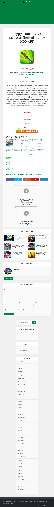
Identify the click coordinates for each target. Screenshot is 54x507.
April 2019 (20, 434)
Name (6, 303)
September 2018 (21, 456)
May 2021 (20, 365)
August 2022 (21, 361)
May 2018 (20, 470)
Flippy (15, 174)
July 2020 (20, 398)
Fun (27, 31)
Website (37, 303)
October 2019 (21, 414)
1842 (8, 174)
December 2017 (21, 486)
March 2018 (20, 476)
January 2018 (21, 483)
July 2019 (20, 424)
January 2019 (21, 443)
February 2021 (21, 375)
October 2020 (21, 388)
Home (27, 505)
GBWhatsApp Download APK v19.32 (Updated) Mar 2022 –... (20, 238)
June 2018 (20, 466)
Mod (24, 174)
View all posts (9, 278)
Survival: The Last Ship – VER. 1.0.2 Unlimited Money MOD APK (9, 148)
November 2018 (21, 450)
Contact (30, 505)
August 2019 (21, 420)
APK (12, 174)
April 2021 (20, 368)
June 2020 (20, 401)
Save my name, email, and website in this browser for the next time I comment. (25, 310)
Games (30, 31)
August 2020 (21, 394)
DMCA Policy (42, 505)
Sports (44, 244)
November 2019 (21, 411)
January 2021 (21, 378)
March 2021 (20, 371)
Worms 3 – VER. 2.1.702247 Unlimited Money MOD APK (24, 148)
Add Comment (30, 45)
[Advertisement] (27, 14)
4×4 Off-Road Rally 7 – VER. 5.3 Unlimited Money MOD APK (40, 148)
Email (21, 303)
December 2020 (21, 381)
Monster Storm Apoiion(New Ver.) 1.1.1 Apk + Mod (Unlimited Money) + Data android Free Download (32, 150)
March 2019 (20, 437)
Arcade (40, 252)
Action (37, 235)
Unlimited (34, 174)
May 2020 (20, 404)
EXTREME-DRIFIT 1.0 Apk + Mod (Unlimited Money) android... (18, 246)
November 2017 (21, 489)
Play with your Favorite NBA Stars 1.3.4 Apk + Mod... (42, 246)
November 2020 (21, 384)
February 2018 (21, 479)
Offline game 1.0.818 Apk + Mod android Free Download (42, 237)
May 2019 (20, 430)
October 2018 (21, 453)
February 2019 (21, 440)
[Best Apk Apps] (27, 1)
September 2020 (21, 391)
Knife (20, 174)
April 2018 (20, 473)
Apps (23, 31)
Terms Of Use (48, 505)
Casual (16, 252)
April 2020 (20, 407)
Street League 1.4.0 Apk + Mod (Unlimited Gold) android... (19, 254)
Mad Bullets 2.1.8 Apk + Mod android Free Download (42, 254)
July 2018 (20, 463)
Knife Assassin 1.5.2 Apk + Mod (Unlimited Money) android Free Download (17, 149)
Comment (6, 289)
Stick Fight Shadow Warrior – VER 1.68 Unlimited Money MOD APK (9, 167)
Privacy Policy (36, 505)
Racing (20, 244)
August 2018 (21, 460)
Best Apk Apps (10, 503)
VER (40, 174)
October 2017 (21, 493)
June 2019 (20, 427)
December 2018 (21, 447)
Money (29, 174)
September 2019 (21, 417)
